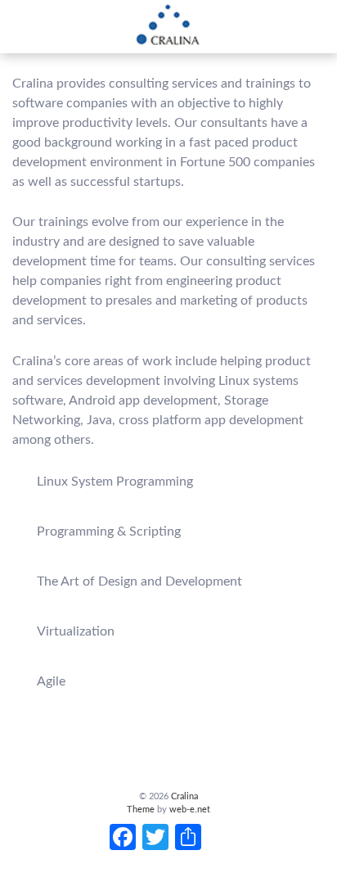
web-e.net (189, 809)
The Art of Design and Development (139, 581)
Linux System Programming (115, 481)
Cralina (183, 796)
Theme (141, 809)
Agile (51, 681)
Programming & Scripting (109, 531)
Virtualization (76, 631)
